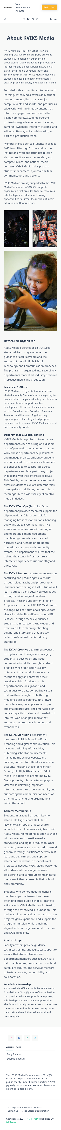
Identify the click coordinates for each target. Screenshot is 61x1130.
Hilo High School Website (19, 1107)
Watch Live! (49, 7)
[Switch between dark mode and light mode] (50, 18)
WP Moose (11, 1122)
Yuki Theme (33, 1118)
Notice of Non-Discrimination (35, 1110)
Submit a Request (16, 1058)
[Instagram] (24, 19)
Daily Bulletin (14, 1054)
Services (38, 1107)
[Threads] (33, 19)
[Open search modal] (5, 18)
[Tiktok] (37, 19)
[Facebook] (28, 19)
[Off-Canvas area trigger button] (55, 18)
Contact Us (12, 1110)
